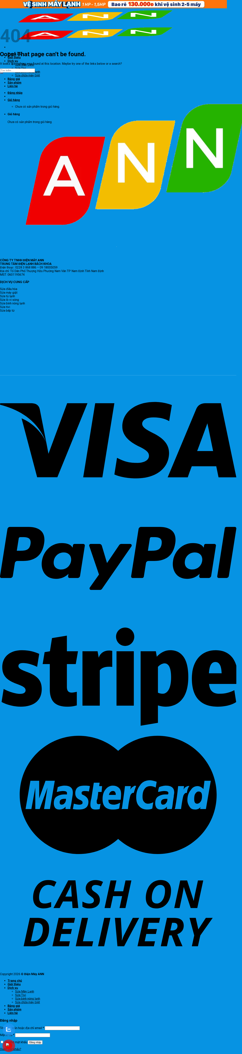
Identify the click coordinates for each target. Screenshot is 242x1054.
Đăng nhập (35, 1042)
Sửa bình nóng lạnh (27, 998)
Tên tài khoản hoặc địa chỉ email (22, 1028)
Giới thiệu (14, 984)
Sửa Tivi (20, 68)
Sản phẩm (14, 1009)
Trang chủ (15, 980)
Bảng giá (14, 79)
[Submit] (1, 73)
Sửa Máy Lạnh (24, 991)
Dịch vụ (13, 61)
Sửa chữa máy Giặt (27, 75)
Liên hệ (13, 1013)
